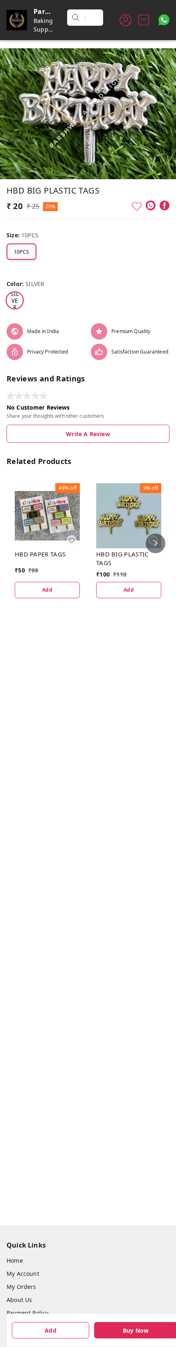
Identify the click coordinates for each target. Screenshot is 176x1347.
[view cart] (143, 20)
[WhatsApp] (151, 205)
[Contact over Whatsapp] (163, 19)
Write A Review (88, 434)
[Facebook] (164, 205)
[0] (143, 20)
